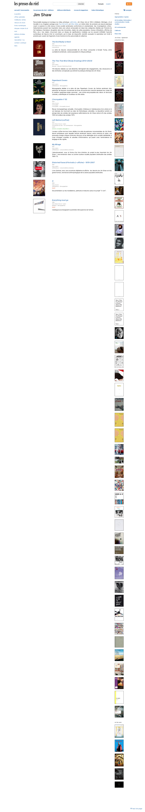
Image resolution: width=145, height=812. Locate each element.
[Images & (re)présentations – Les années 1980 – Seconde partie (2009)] (120, 511)
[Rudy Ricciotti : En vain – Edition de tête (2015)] (120, 273)
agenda (16, 37)
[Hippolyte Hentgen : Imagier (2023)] (120, 110)
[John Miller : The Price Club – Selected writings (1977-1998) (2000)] (120, 711)
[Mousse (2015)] (120, 257)
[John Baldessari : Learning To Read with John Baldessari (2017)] (120, 216)
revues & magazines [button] (81, 10)
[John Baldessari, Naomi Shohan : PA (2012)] (120, 375)
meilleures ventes (20, 20)
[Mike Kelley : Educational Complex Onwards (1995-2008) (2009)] (120, 774)
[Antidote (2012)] (120, 361)
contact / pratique (20, 43)
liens (15, 45)
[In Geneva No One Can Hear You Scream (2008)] (120, 600)
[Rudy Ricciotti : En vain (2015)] (120, 289)
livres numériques (20, 25)
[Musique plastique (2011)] (120, 404)
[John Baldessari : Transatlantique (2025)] (120, 50)
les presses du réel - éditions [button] (43, 10)
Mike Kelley (75, 24)
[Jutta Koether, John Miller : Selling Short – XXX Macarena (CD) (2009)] (120, 550)
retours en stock (19, 22)
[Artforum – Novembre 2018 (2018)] (120, 190)
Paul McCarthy (64, 24)
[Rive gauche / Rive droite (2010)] (120, 419)
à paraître (17, 14)
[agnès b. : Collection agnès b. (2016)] (120, 243)
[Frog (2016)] (120, 230)
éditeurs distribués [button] (63, 10)
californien (73, 22)
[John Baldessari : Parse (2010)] (120, 460)
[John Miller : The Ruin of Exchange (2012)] (120, 347)
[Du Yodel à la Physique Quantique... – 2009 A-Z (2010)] (120, 498)
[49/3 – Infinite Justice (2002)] (120, 683)
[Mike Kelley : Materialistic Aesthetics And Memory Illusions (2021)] (120, 731)
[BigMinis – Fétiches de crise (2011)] (120, 389)
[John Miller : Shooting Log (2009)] (120, 525)
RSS (129, 4)
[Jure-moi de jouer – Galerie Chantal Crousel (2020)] (120, 151)
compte (128, 10)
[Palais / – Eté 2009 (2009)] (120, 587)
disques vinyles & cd (21, 28)
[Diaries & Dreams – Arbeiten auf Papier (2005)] (120, 642)
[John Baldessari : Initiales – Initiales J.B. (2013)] (120, 333)
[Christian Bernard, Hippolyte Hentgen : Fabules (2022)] (120, 124)
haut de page (137, 809)
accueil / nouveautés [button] (21, 10)
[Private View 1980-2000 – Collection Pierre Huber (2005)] (120, 655)
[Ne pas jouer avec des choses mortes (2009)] (120, 573)
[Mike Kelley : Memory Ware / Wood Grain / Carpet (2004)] (120, 784)
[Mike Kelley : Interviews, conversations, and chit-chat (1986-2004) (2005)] (120, 669)
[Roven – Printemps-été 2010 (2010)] (120, 485)
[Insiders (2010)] (120, 471)
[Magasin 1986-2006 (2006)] (120, 628)
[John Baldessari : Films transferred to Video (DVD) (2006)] (120, 614)
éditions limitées (19, 34)
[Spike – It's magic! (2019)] (120, 178)
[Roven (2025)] (120, 81)
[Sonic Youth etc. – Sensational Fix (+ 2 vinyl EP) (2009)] (120, 560)
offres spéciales (19, 17)
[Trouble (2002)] (120, 697)
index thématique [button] (98, 10)
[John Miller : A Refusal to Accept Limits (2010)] (120, 449)
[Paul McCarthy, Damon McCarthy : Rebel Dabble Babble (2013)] (120, 760)
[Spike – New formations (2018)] (120, 202)
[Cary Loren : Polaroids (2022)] (120, 137)
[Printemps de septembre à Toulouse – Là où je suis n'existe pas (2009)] (120, 538)
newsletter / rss (19, 40)
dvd (15, 31)
